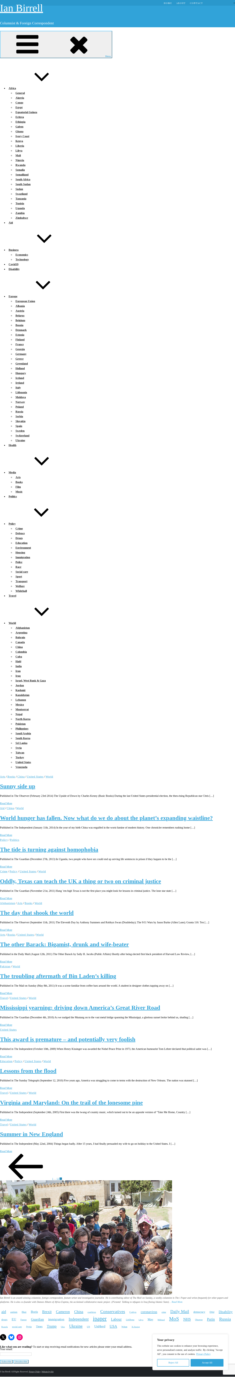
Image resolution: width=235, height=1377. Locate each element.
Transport (21, 581)
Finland (20, 339)
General (20, 93)
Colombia (21, 651)
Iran (18, 671)
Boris (34, 1312)
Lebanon (20, 699)
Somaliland (22, 174)
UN (88, 1327)
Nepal (18, 714)
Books (19, 482)
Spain (18, 426)
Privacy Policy (203, 1354)
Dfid (212, 1311)
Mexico (19, 704)
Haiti (18, 661)
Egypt (19, 107)
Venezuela (21, 767)
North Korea (22, 719)
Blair (24, 1312)
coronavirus (149, 1312)
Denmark (21, 330)
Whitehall (21, 590)
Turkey (19, 757)
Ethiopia (20, 121)
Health (12, 445)
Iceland (19, 378)
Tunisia (19, 203)
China (19, 647)
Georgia (20, 349)
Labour (116, 1319)
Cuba (18, 656)
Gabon (19, 126)
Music (19, 491)
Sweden (20, 430)
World (12, 623)
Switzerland (22, 435)
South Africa (22, 179)
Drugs (19, 538)
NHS (187, 1319)
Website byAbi (47, 1371)
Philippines (21, 728)
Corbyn (132, 1312)
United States (23, 762)
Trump (52, 1326)
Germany (20, 354)
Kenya (19, 141)
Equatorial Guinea (26, 112)
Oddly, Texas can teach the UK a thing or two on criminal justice (80, 881)
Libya (18, 150)
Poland (19, 406)
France (19, 344)
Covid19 (13, 264)
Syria (18, 747)
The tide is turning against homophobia (49, 849)
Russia (19, 411)
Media (12, 472)
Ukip (63, 1327)
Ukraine (20, 440)
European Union (25, 301)
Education (21, 542)
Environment (23, 547)
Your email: (6, 1349)
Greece (19, 358)
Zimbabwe (21, 217)
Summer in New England (31, 1134)
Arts (18, 477)
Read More (6, 803)
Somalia (20, 169)
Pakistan (20, 723)
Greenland (21, 363)
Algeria (19, 97)
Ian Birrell (21, 8)
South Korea (22, 738)
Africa (12, 88)
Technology (22, 259)
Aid (11, 222)
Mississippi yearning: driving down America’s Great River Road (80, 1007)
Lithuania (21, 392)
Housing (20, 552)
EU (14, 1319)
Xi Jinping (136, 1327)
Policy (12, 523)
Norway (20, 402)
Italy (18, 387)
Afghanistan (22, 627)
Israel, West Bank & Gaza (30, 680)
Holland (20, 368)
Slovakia (20, 421)
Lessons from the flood (28, 1071)
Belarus (19, 315)
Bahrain (20, 637)
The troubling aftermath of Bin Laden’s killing (58, 976)
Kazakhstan (22, 695)
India (18, 666)
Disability (14, 269)
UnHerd (99, 1326)
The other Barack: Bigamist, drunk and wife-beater (64, 944)
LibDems (130, 1319)
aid (3, 1311)
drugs (4, 1319)
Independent (79, 1319)
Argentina (21, 632)
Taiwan (19, 752)
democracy (199, 1311)
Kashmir (20, 690)
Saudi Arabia (23, 733)
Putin (211, 1319)
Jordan (19, 685)
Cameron (63, 1312)
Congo (19, 102)
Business (14, 249)
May (150, 1319)
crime (164, 1312)
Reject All (173, 1362)
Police (18, 562)
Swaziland (21, 193)
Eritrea (19, 117)
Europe (13, 296)
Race (18, 566)
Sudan (19, 189)
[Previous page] (26, 1178)
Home (168, 3)
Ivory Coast (22, 136)
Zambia (20, 213)
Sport (18, 576)
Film (18, 486)
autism (13, 1312)
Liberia (19, 145)
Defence (20, 533)
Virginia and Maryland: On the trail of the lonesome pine (71, 1102)
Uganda (20, 208)
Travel (12, 595)
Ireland (19, 382)
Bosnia (19, 325)
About (181, 3)
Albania (20, 306)
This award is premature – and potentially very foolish (67, 1039)
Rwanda (20, 165)
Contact (196, 3)
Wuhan (124, 1327)
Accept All (207, 1362)
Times (39, 1326)
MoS (174, 1318)
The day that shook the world (37, 913)
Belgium (20, 320)
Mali (18, 155)
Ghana (19, 131)
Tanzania (20, 198)
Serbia (19, 416)
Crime (19, 528)
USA (113, 1326)
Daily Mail (179, 1311)
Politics (13, 496)
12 (58, 1178)
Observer (199, 1320)
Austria (19, 310)
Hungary (20, 373)
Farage (23, 1319)
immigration (56, 1319)
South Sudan (23, 184)
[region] (190, 1352)
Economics (21, 254)
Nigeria (19, 160)
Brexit (47, 1311)
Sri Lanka (21, 743)
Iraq (18, 675)
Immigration (22, 557)
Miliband (161, 1320)
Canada (20, 642)
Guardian (37, 1319)
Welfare (20, 586)
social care (17, 1326)
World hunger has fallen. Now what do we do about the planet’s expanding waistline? (106, 818)
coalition (92, 1312)
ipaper (100, 1318)
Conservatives (112, 1311)
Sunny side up (17, 786)
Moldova (20, 397)
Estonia (19, 334)
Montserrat (22, 709)
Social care (21, 571)
